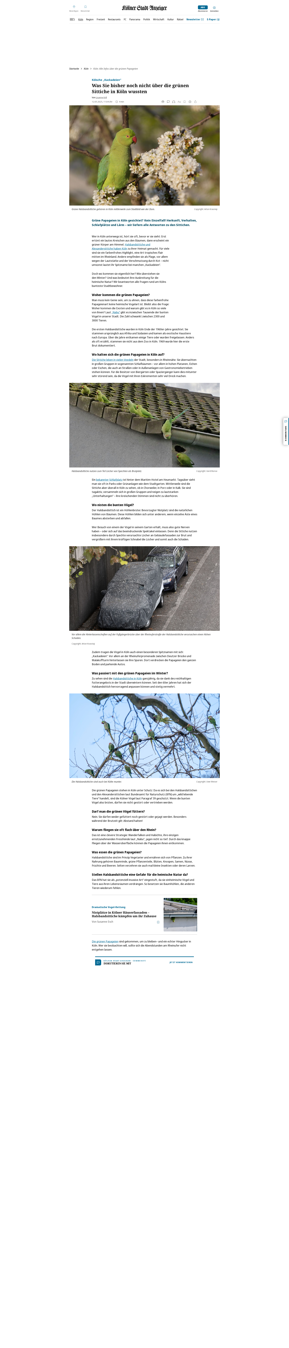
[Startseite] (144, 8)
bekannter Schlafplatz (109, 479)
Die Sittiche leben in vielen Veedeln (113, 360)
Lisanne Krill (101, 97)
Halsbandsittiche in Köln (127, 678)
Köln (86, 68)
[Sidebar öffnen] (72, 19)
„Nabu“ (116, 312)
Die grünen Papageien (105, 941)
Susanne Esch (105, 921)
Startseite (74, 68)
